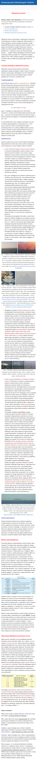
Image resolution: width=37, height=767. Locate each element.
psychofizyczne (13, 29)
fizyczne (7, 29)
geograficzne (30, 27)
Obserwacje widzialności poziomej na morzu (16, 32)
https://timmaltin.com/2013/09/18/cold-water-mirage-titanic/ (18, 514)
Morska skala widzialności (11, 30)
